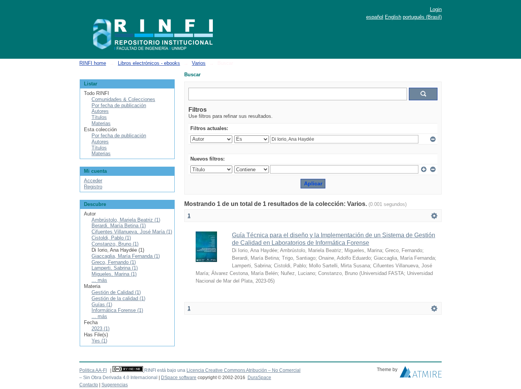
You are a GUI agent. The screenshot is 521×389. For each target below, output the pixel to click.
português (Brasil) (422, 17)
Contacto (88, 384)
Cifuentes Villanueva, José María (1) (132, 232)
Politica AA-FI (93, 370)
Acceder (93, 180)
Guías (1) (102, 304)
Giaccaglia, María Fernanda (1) (126, 256)
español (374, 17)
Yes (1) (99, 341)
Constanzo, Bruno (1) (115, 244)
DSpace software (178, 377)
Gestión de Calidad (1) (116, 292)
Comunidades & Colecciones (123, 99)
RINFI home (92, 63)
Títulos (99, 117)
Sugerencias (114, 384)
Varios (199, 63)
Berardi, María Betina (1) (119, 225)
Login (436, 9)
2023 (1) (100, 328)
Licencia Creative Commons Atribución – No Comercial (244, 370)
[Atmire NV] (421, 373)
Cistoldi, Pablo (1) (111, 238)
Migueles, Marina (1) (114, 274)
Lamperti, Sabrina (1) (115, 268)
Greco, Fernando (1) (114, 262)
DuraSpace (259, 377)
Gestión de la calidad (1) (118, 298)
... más (99, 280)
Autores (100, 111)
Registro (93, 187)
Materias (101, 123)
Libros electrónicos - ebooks (149, 63)
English (393, 17)
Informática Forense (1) (117, 310)
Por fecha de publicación (119, 105)
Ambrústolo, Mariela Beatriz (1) (126, 220)
